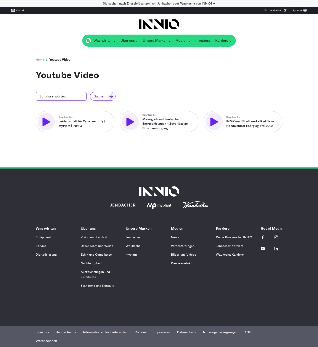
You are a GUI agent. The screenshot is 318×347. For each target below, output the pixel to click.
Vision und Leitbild (94, 237)
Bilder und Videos (183, 254)
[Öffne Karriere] (230, 40)
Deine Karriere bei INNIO (234, 237)
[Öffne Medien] (189, 40)
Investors (42, 332)
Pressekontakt (181, 263)
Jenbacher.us (66, 332)
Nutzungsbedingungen (220, 332)
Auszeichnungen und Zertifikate (95, 274)
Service (41, 246)
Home (40, 59)
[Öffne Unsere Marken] (169, 40)
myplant (131, 254)
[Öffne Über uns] (137, 40)
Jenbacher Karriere (230, 246)
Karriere (223, 228)
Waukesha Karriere (230, 254)
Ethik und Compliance (96, 254)
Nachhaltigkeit (91, 263)
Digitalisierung (46, 254)
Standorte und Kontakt (97, 285)
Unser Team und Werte (97, 246)
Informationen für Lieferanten (105, 332)
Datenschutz (186, 332)
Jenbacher (133, 237)
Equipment (43, 237)
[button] (276, 10)
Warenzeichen (46, 341)
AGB (248, 332)
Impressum (161, 332)
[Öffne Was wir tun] (114, 40)
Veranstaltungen (182, 246)
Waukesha (133, 246)
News (175, 237)
